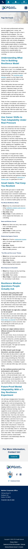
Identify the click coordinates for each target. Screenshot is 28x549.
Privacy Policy (13, 542)
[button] (26, 8)
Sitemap (23, 544)
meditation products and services (16, 208)
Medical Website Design (11, 547)
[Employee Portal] (8, 480)
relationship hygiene (20, 239)
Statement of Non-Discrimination (11, 544)
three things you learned (8, 320)
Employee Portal (15, 481)
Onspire (21, 547)
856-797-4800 (10, 500)
